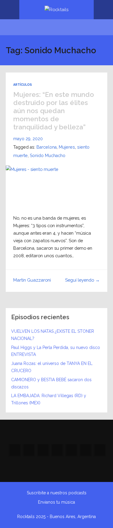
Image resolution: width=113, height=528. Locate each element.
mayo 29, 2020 (28, 138)
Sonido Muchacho (47, 155)
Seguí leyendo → (82, 280)
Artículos (22, 84)
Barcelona (46, 147)
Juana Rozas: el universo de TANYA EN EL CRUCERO (52, 367)
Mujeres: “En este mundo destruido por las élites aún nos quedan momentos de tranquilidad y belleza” (53, 111)
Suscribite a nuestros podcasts (56, 492)
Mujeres (67, 147)
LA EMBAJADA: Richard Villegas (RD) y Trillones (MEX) (48, 399)
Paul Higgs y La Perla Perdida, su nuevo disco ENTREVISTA (55, 351)
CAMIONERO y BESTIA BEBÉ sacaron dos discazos (51, 383)
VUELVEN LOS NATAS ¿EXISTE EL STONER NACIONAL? (52, 335)
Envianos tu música (56, 502)
